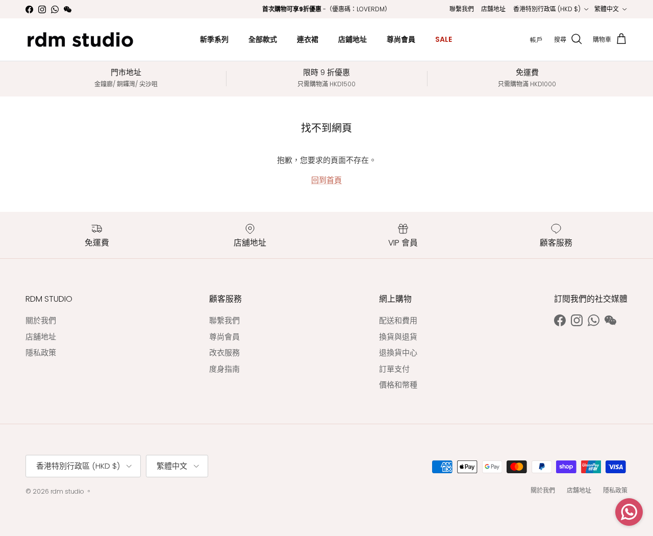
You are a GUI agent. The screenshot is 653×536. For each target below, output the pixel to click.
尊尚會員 (401, 39)
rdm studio (67, 491)
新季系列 (214, 39)
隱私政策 (41, 352)
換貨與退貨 (398, 336)
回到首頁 (326, 180)
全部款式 (262, 39)
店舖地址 (493, 9)
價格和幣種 (398, 384)
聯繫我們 (461, 9)
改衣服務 (224, 352)
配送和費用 (398, 320)
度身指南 (224, 368)
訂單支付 (394, 368)
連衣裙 (307, 39)
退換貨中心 (398, 352)
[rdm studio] (80, 40)
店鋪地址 (352, 39)
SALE (443, 39)
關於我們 (41, 320)
